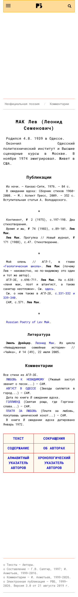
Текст (18, 438)
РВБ (39, 5)
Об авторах (54, 448)
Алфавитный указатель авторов (18, 462)
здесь (49, 289)
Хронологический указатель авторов (54, 462)
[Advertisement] (39, 55)
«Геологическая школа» (22, 266)
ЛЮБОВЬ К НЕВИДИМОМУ (25, 379)
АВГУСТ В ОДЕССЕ (21, 388)
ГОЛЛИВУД (13, 402)
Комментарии (59, 104)
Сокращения (54, 438)
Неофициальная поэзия (22, 104)
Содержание (18, 448)
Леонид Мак (44, 343)
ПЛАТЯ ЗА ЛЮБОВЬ (21, 411)
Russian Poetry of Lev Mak (27, 322)
